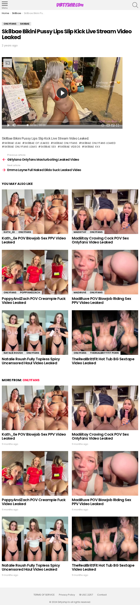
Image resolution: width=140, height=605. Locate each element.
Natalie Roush (13, 353)
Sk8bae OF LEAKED (37, 143)
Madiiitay (80, 232)
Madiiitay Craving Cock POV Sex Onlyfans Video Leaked (100, 240)
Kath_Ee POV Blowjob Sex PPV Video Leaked (34, 240)
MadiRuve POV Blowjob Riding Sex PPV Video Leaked (101, 300)
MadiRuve (80, 292)
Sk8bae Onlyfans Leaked (98, 143)
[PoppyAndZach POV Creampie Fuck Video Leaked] (35, 272)
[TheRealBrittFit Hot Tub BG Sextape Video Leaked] (105, 332)
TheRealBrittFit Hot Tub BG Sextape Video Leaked (103, 361)
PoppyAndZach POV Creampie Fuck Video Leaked (33, 300)
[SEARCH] (135, 5)
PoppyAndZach (30, 292)
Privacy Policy (67, 594)
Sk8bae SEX (48, 146)
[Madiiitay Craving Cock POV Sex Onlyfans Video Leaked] (105, 211)
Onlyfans (24, 232)
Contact (102, 594)
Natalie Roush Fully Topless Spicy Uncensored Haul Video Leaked (31, 361)
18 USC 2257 (86, 594)
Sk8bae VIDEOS (70, 146)
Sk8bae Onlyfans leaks (20, 146)
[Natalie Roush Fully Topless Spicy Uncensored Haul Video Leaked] (35, 332)
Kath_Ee (9, 232)
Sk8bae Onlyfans (65, 143)
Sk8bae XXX (92, 146)
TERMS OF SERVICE (44, 594)
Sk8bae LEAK (12, 143)
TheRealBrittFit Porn (104, 353)
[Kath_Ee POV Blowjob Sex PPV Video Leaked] (35, 211)
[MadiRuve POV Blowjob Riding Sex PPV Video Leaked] (105, 272)
